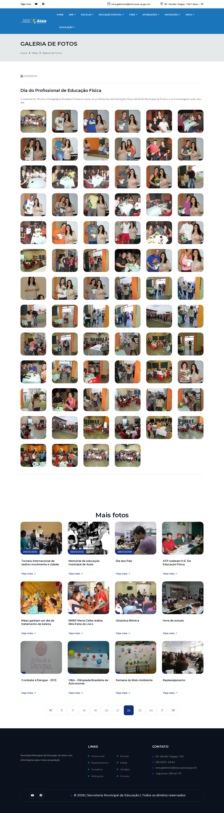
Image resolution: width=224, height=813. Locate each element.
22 (128, 710)
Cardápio (125, 769)
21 (117, 710)
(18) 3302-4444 (165, 762)
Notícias (124, 756)
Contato (124, 776)
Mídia (35, 53)
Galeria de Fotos (52, 53)
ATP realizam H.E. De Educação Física (177, 562)
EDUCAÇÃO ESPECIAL (110, 14)
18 (84, 710)
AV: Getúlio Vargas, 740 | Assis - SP (184, 4)
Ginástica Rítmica (127, 620)
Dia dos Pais (124, 561)
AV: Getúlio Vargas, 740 (169, 756)
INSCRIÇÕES (171, 14)
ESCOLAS (86, 14)
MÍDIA (189, 14)
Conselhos (97, 769)
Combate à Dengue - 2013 (38, 680)
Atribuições (97, 776)
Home (23, 53)
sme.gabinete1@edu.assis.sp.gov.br (131, 4)
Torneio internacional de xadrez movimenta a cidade (40, 562)
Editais (123, 762)
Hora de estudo (173, 620)
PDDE (132, 14)
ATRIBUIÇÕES (150, 14)
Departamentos (100, 762)
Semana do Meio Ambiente (134, 680)
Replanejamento (174, 680)
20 (106, 710)
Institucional (97, 756)
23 (140, 710)
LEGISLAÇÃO (66, 27)
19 (95, 710)
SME (71, 14)
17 (73, 710)
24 (151, 710)
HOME (60, 14)
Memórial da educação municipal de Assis (84, 562)
